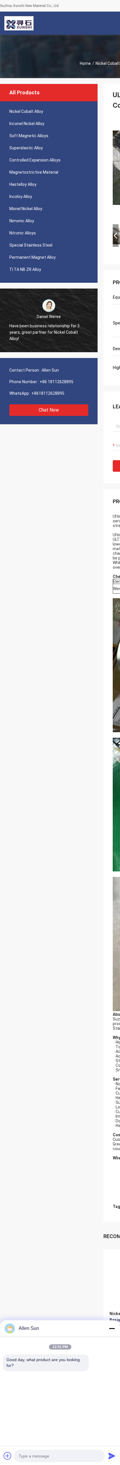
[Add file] (7, 1455)
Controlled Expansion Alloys (35, 160)
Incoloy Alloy (20, 196)
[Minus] (111, 1328)
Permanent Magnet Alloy (32, 257)
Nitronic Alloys (22, 233)
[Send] (112, 1455)
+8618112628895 (47, 393)
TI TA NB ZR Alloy (25, 269)
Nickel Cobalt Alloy (26, 111)
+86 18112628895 (56, 381)
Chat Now (49, 410)
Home (85, 63)
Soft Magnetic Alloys (28, 135)
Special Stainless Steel (30, 245)
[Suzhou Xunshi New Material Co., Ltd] (18, 23)
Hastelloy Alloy (22, 184)
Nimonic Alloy (21, 221)
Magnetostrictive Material (33, 172)
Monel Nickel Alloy (25, 208)
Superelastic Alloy (26, 148)
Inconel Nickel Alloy (26, 123)
